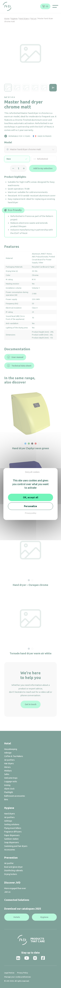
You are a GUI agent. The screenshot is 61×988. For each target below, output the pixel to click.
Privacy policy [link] (30, 513)
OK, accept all (30, 497)
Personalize (30, 506)
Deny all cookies (32, 472)
